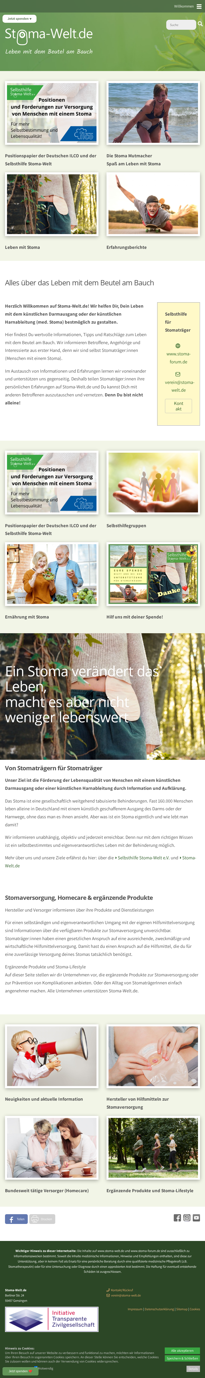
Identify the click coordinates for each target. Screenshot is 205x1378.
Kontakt (178, 406)
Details (193, 1368)
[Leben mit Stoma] (51, 234)
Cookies (195, 1309)
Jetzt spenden (19, 18)
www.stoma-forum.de (178, 357)
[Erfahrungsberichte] (153, 234)
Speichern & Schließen (182, 1358)
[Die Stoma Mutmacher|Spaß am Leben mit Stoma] (153, 143)
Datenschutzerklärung (159, 1309)
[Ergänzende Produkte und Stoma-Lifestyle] (153, 1178)
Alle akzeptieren (182, 1350)
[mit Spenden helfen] (153, 604)
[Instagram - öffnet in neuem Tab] (186, 1220)
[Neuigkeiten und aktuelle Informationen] (51, 1086)
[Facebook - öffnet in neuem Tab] (176, 1220)
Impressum (135, 1309)
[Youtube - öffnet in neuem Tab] (196, 1220)
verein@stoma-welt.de (179, 386)
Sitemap (182, 1309)
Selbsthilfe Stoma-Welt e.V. (144, 858)
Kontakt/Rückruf (122, 1290)
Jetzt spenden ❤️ (20, 1371)
